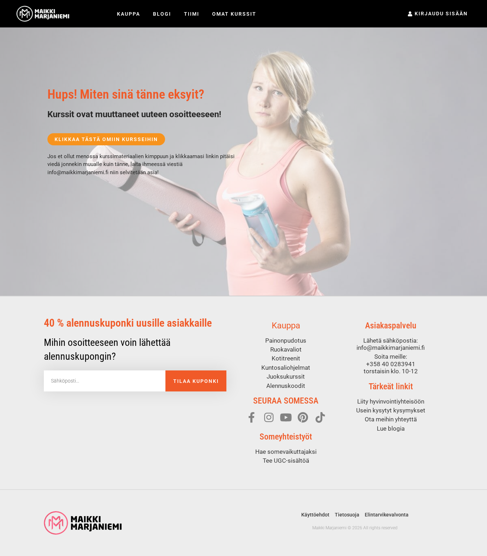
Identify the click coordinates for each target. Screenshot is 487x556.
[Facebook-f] (251, 417)
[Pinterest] (303, 417)
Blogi (162, 14)
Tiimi (191, 14)
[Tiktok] (320, 417)
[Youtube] (286, 417)
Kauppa (128, 14)
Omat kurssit (234, 14)
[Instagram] (268, 417)
